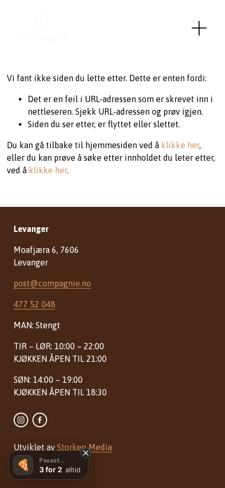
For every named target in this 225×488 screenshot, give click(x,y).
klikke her (180, 145)
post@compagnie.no (52, 283)
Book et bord (144, 28)
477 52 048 (34, 304)
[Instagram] (21, 420)
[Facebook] (39, 420)
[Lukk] (86, 453)
